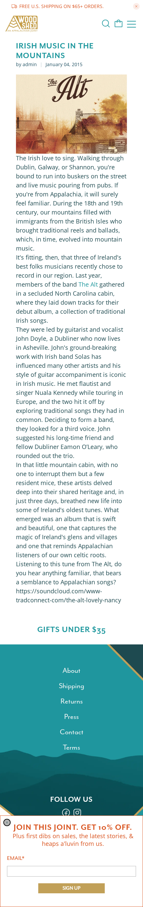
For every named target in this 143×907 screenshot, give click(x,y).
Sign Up (71, 888)
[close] (7, 822)
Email (15, 858)
